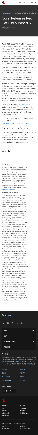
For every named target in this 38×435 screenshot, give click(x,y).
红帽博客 (22, 410)
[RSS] (8, 151)
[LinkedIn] (3, 324)
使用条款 (22, 426)
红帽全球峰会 (5, 415)
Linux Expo (24, 105)
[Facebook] (12, 324)
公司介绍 (4, 369)
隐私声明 (4, 426)
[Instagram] (22, 324)
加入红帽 (22, 380)
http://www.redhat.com (8, 189)
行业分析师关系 (7, 380)
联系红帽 (4, 410)
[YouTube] (7, 324)
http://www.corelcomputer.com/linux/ (15, 123)
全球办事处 (23, 408)
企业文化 (4, 373)
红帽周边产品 (24, 413)
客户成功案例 (6, 377)
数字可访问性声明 (25, 428)
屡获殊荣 (28, 364)
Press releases (6, 13)
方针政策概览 (5, 428)
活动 (3, 408)
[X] (17, 324)
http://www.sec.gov (13, 259)
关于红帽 (4, 406)
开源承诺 (22, 373)
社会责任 (22, 377)
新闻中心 (22, 369)
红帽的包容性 (5, 413)
